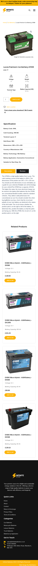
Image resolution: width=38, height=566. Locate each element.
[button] (34, 10)
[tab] (8, 171)
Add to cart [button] (10, 280)
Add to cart (16, 99)
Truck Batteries (8, 531)
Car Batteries (11, 22)
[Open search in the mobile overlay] (29, 10)
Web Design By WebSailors (27, 565)
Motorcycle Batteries (10, 525)
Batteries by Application (11, 533)
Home (4, 22)
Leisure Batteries (9, 528)
